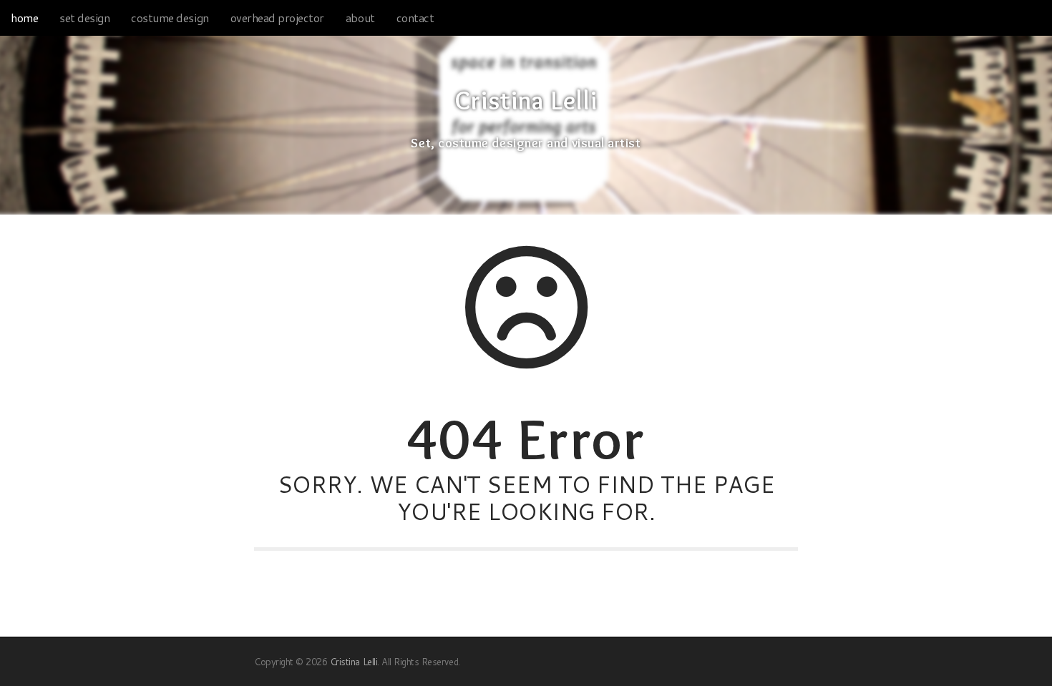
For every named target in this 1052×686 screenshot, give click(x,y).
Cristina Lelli (526, 101)
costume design (169, 17)
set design (84, 17)
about (360, 17)
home (24, 17)
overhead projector (277, 17)
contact (415, 17)
